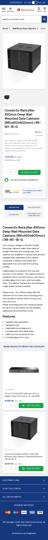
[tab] (7, 97)
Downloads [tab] (14, 215)
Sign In (39, 11)
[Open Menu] (3, 8)
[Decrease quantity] (6, 172)
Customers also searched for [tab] (34, 215)
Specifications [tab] (34, 207)
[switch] (35, 2)
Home (5, 28)
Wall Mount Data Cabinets (24, 28)
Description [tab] (14, 207)
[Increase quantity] (15, 172)
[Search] (44, 19)
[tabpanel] (24, 61)
